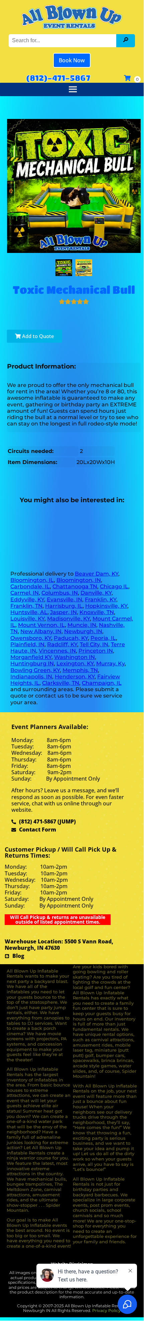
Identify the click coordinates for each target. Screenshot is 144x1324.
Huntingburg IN (32, 663)
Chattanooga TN (74, 586)
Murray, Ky (110, 663)
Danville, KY (96, 593)
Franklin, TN (26, 606)
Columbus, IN (59, 593)
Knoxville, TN (97, 612)
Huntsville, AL (28, 612)
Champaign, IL (102, 683)
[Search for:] (63, 40)
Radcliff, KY (62, 644)
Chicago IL (114, 586)
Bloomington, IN (78, 580)
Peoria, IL (103, 638)
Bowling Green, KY (35, 670)
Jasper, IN (63, 612)
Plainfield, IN (27, 644)
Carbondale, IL (30, 586)
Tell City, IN (94, 644)
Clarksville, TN (60, 683)
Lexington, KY (75, 663)
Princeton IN (96, 651)
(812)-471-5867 (58, 77)
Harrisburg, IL (64, 606)
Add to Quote (37, 336)
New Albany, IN (40, 631)
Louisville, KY (27, 618)
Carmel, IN (24, 593)
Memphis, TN (80, 670)
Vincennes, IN (57, 651)
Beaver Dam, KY (96, 574)
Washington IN (74, 657)
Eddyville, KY (27, 599)
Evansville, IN (64, 599)
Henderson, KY (75, 676)
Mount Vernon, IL (41, 625)
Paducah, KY (71, 638)
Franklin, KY (100, 599)
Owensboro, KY (30, 638)
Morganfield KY (30, 657)
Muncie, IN (81, 625)
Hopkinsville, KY (106, 606)
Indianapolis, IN (31, 676)
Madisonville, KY (68, 618)
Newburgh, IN (83, 631)
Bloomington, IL (32, 580)
